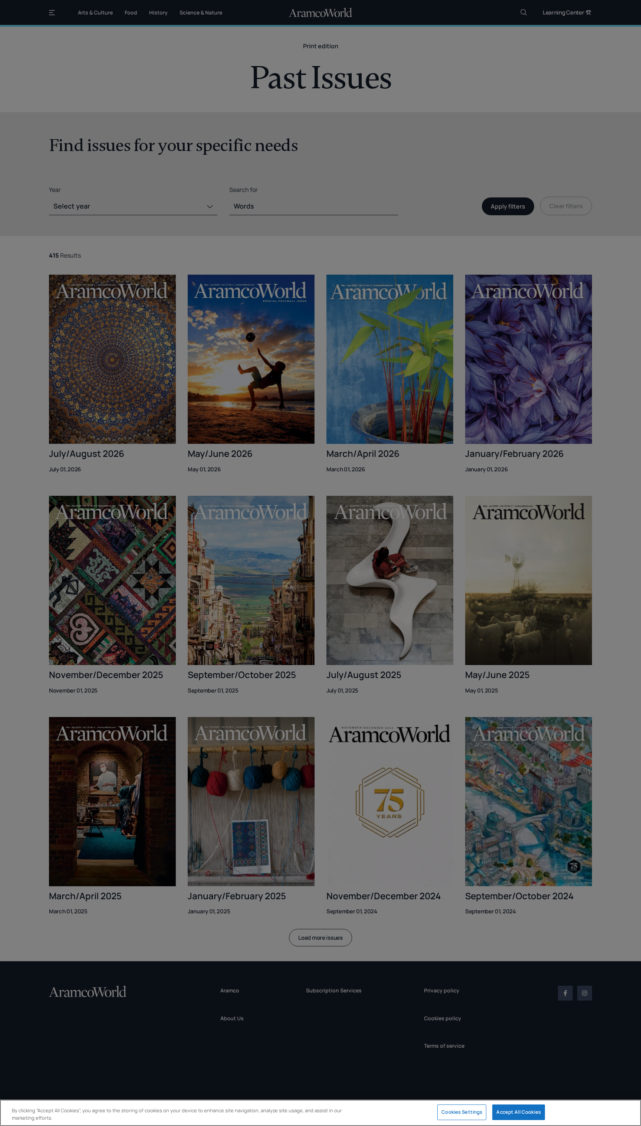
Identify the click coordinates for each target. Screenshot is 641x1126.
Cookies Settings (461, 1112)
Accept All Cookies (518, 1112)
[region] (320, 1113)
